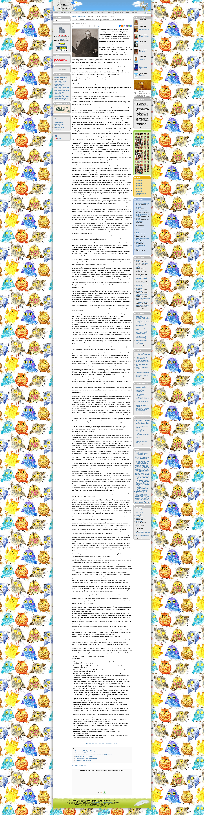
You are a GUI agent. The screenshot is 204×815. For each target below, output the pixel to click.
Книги (76, 12)
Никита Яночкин (59, 122)
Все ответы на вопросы (61, 77)
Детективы (140, 459)
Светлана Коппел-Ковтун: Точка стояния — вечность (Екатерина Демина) (142, 332)
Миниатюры (144, 472)
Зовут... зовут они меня (141, 226)
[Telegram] (124, 26)
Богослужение (142, 455)
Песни (146, 480)
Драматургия (139, 462)
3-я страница (139, 183)
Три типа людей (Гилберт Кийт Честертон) (86, 750)
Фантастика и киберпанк (142, 498)
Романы (145, 493)
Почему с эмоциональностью (143, 298)
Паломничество (142, 479)
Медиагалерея (119, 12)
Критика (145, 469)
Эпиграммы (145, 501)
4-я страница (139, 185)
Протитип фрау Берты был (142, 282)
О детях (146, 474)
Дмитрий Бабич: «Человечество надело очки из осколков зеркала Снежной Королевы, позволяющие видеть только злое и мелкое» (143, 319)
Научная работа (144, 473)
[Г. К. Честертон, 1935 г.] (85, 56)
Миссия (137, 473)
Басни (146, 453)
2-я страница (139, 182)
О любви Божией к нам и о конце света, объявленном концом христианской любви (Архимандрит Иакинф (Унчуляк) (142, 404)
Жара (137, 524)
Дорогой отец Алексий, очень (142, 273)
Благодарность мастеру (141, 270)
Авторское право (144, 452)
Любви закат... (139, 518)
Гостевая (134, 12)
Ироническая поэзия (141, 465)
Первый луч (138, 229)
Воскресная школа (142, 457)
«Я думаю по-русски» (144, 29)
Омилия (146, 476)
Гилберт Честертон (100, 26)
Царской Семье (139, 224)
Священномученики (141, 494)
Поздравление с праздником (142, 305)
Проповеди (142, 486)
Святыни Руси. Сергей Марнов (143, 420)
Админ (127, 12)
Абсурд (136, 452)
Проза (145, 483)
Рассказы (138, 491)
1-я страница (139, 180)
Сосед (137, 232)
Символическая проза (142, 495)
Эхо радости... (139, 521)
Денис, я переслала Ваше (142, 263)
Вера (91, 26)
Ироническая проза (142, 466)
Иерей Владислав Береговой (62, 99)
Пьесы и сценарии (142, 490)
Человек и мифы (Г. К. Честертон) (84, 756)
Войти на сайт (62, 69)
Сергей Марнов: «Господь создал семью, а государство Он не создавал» (143, 324)
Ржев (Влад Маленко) (141, 397)
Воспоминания (142, 458)
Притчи (139, 483)
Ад (136, 235)
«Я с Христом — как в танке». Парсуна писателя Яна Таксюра (142, 436)
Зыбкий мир (138, 515)
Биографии (142, 454)
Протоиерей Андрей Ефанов (62, 88)
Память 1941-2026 (140, 242)
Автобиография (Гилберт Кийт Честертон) (86, 758)
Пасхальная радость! (141, 512)
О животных (139, 476)
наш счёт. (62, 39)
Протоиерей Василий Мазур (62, 96)
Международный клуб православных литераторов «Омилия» (102, 743)
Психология (141, 487)
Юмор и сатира (144, 502)
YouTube (59, 138)
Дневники (145, 461)
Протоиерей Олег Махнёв (61, 82)
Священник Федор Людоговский (59, 85)
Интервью (85, 12)
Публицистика (142, 489)
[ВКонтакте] (120, 26)
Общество (138, 474)
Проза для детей (142, 484)
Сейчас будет (139, 285)
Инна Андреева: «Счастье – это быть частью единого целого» (142, 328)
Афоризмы (139, 453)
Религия (146, 491)
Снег (137, 249)
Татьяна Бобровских (60, 125)
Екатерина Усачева (59, 124)
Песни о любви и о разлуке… (142, 509)
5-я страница (139, 186)
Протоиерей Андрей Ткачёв (61, 95)
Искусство (138, 467)
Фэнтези (138, 501)
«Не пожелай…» (139, 527)
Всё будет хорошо (140, 529)
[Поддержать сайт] (102, 793)
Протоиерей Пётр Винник (61, 81)
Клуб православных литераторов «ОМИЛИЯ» (102, 802)
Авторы (70, 12)
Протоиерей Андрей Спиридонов (60, 93)
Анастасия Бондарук (60, 127)
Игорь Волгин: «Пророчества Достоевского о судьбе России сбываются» (142, 409)
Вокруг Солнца (139, 221)
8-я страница (139, 191)
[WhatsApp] (129, 26)
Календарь (138, 469)
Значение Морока (140, 275)
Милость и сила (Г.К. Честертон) (83, 752)
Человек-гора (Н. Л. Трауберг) (83, 760)
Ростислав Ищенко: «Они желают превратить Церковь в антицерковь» (143, 361)
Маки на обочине (140, 355)
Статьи (92, 12)
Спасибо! (138, 260)
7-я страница (139, 190)
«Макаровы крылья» (144, 44)
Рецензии (139, 493)
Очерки (145, 477)
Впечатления (139, 291)
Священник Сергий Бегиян (61, 98)
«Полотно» (141, 22)
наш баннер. (65, 41)
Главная (56, 12)
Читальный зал (101, 12)
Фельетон (145, 499)
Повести (138, 481)
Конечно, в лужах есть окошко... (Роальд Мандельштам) (141, 390)
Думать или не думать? (141, 340)
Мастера (138, 218)
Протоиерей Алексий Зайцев (62, 90)
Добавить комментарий (80, 765)
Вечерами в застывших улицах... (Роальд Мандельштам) (141, 394)
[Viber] (127, 26)
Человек (86, 26)
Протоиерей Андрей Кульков (62, 87)
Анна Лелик (58, 129)
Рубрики (63, 12)
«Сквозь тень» (142, 59)
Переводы (139, 480)
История (145, 468)
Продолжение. (139, 288)
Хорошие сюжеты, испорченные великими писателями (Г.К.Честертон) (93, 754)
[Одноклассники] (122, 26)
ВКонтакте (59, 136)
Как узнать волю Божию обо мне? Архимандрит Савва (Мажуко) (142, 426)
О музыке (138, 477)
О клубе (110, 12)
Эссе (136, 502)
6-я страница (139, 188)
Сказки (137, 497)
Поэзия (145, 481)
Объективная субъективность (143, 532)
